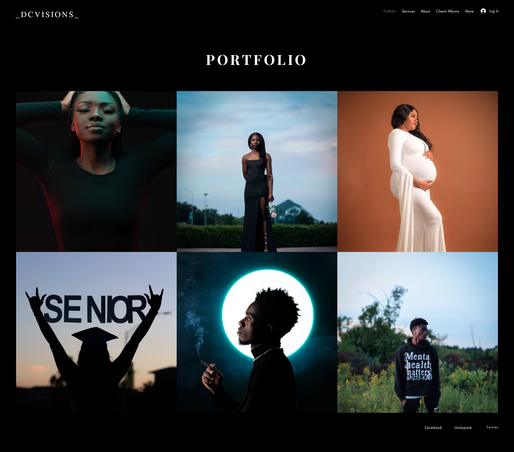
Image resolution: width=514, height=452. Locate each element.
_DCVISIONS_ (48, 14)
